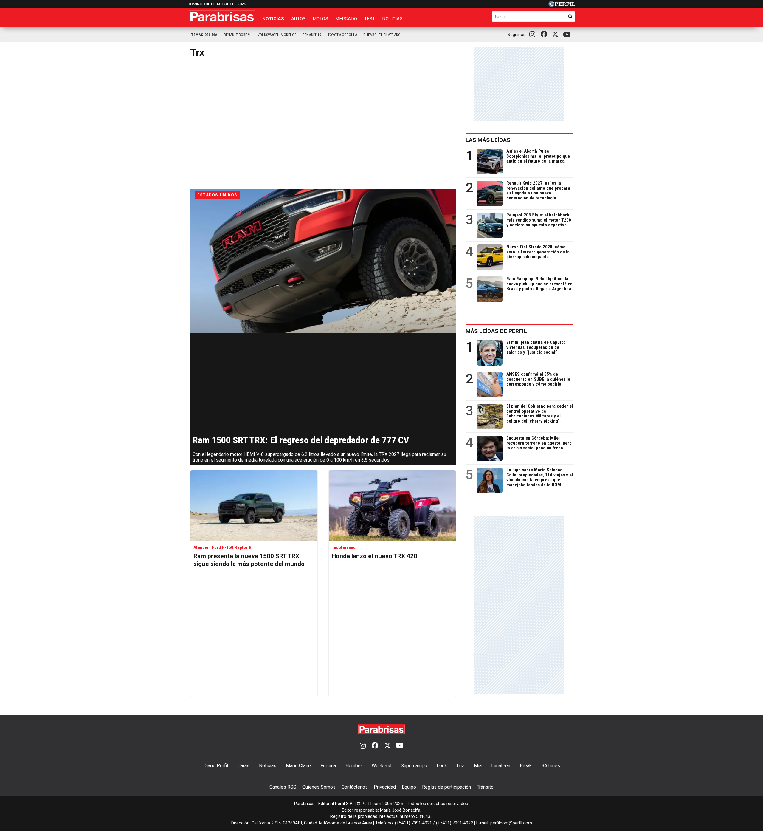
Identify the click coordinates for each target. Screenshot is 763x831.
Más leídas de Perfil (496, 331)
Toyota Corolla (342, 35)
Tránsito (485, 787)
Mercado (346, 18)
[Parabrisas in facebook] (545, 34)
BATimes (550, 765)
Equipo (409, 787)
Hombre (353, 765)
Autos (298, 18)
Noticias (273, 18)
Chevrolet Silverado (382, 35)
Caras (243, 765)
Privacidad (385, 787)
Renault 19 (312, 35)
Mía (478, 765)
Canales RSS (282, 787)
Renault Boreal (237, 35)
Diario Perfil (215, 765)
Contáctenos (355, 787)
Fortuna (328, 765)
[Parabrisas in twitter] (556, 34)
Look (442, 765)
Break (526, 765)
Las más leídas (488, 140)
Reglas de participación (446, 787)
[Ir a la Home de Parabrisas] (222, 16)
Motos (320, 18)
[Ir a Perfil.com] (561, 5)
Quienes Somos (319, 787)
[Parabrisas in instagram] (533, 34)
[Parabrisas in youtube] (567, 34)
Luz (460, 765)
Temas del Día (204, 35)
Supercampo (414, 765)
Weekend (381, 765)
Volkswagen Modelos (277, 35)
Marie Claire (298, 765)
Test (369, 18)
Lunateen (500, 765)
